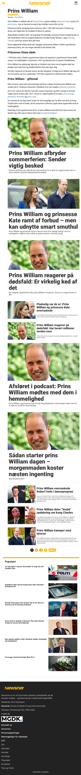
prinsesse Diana (63, 21)
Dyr (3, 744)
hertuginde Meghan (48, 113)
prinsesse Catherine (67, 87)
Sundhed (5, 764)
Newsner (10, 17)
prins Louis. (32, 97)
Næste (52, 550)
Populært (5, 760)
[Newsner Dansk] (40, 3)
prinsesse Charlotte (16, 97)
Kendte (4, 752)
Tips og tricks (7, 768)
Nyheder (5, 748)
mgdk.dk (5, 714)
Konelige (5, 756)
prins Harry (12, 24)
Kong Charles (38, 21)
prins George (68, 94)
